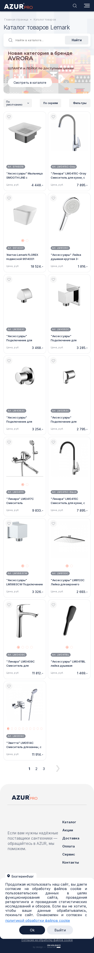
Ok (32, 930)
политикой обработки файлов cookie (37, 920)
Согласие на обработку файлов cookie (47, 940)
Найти (77, 40)
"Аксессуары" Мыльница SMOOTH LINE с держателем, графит (24, 177)
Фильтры (80, 103)
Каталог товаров (45, 19)
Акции (67, 830)
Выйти (60, 930)
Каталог (69, 822)
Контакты (70, 862)
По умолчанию (14, 103)
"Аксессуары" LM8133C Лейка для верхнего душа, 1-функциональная (68, 584)
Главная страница (16, 19)
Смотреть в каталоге (30, 82)
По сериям (50, 103)
